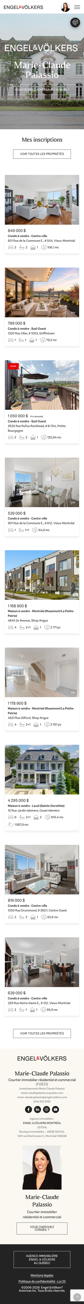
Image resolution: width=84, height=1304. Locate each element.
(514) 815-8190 (42, 1101)
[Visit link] (42, 1093)
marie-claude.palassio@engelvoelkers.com (42, 1097)
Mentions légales (42, 1275)
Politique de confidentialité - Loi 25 (42, 1281)
